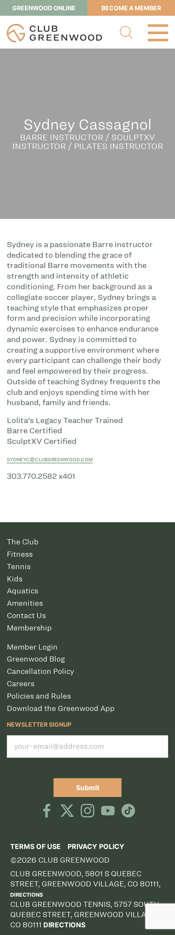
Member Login (32, 647)
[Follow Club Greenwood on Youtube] (108, 811)
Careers (20, 683)
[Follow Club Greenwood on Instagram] (87, 811)
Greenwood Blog (36, 659)
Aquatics (22, 591)
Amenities (25, 603)
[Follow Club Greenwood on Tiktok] (128, 811)
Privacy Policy (96, 846)
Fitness (20, 554)
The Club (23, 542)
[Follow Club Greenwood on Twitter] (67, 811)
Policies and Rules (39, 696)
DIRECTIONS (64, 925)
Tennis (19, 566)
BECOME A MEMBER (131, 8)
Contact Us (26, 615)
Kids (15, 579)
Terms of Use (35, 846)
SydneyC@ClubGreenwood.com (50, 460)
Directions (26, 895)
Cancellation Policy (40, 671)
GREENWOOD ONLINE (44, 8)
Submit (87, 787)
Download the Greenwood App (61, 708)
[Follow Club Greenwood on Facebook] (47, 811)
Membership (29, 628)
